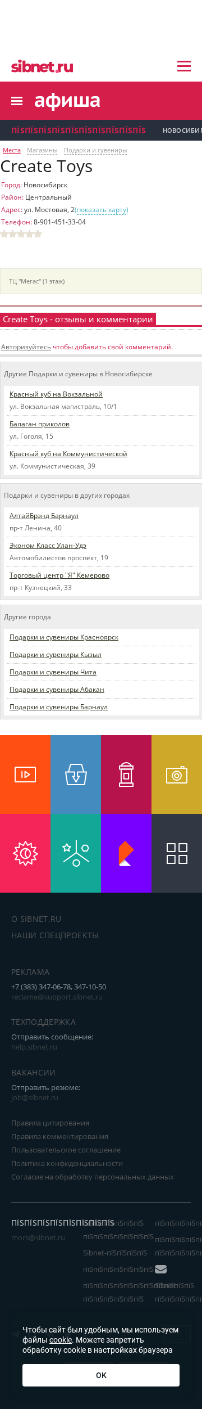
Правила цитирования (50, 1123)
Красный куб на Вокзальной (56, 394)
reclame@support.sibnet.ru (57, 997)
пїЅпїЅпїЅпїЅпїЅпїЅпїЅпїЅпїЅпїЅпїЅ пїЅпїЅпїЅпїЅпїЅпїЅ (138, 1292)
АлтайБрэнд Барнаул (44, 515)
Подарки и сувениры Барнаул (59, 707)
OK (101, 1375)
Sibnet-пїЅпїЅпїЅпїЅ (115, 1253)
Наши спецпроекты (55, 935)
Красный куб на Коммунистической (68, 453)
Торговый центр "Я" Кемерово (59, 575)
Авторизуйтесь (26, 347)
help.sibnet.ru (34, 1047)
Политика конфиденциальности (67, 1163)
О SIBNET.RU (36, 918)
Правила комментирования (59, 1136)
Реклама (30, 971)
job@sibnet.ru (34, 1097)
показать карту (101, 209)
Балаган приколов (40, 424)
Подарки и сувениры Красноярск (64, 637)
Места (12, 150)
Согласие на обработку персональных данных (92, 1177)
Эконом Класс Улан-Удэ (48, 545)
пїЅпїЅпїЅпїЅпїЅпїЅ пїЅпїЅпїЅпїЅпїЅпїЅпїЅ (118, 1229)
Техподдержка (43, 1021)
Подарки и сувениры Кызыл (56, 654)
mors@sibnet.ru (38, 1237)
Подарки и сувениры (95, 150)
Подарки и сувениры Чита (53, 672)
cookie (60, 1339)
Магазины (42, 150)
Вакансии (33, 1072)
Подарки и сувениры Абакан (57, 689)
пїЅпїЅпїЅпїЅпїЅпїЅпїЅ (118, 1269)
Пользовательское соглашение (66, 1150)
